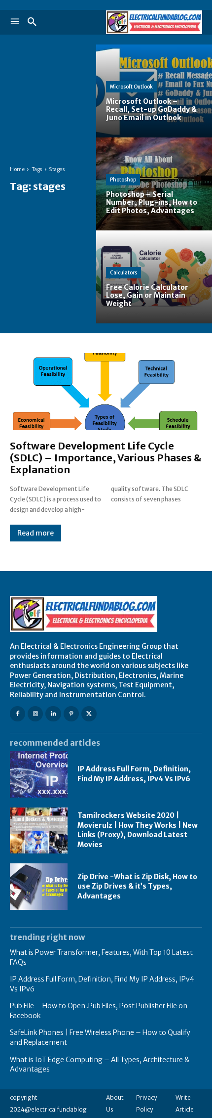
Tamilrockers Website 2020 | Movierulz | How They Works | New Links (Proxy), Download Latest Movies (137, 830)
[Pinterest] (71, 713)
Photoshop (123, 180)
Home (17, 169)
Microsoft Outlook (131, 87)
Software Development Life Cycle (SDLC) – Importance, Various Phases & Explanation (105, 458)
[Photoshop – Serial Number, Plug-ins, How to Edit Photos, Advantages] (154, 183)
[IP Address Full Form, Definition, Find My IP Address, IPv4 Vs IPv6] (39, 774)
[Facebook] (17, 713)
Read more (35, 533)
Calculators (123, 272)
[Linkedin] (53, 713)
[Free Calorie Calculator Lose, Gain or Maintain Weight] (154, 276)
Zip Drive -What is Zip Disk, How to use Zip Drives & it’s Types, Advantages (137, 886)
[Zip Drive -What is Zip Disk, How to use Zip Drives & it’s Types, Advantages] (39, 886)
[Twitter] (89, 713)
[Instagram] (35, 713)
